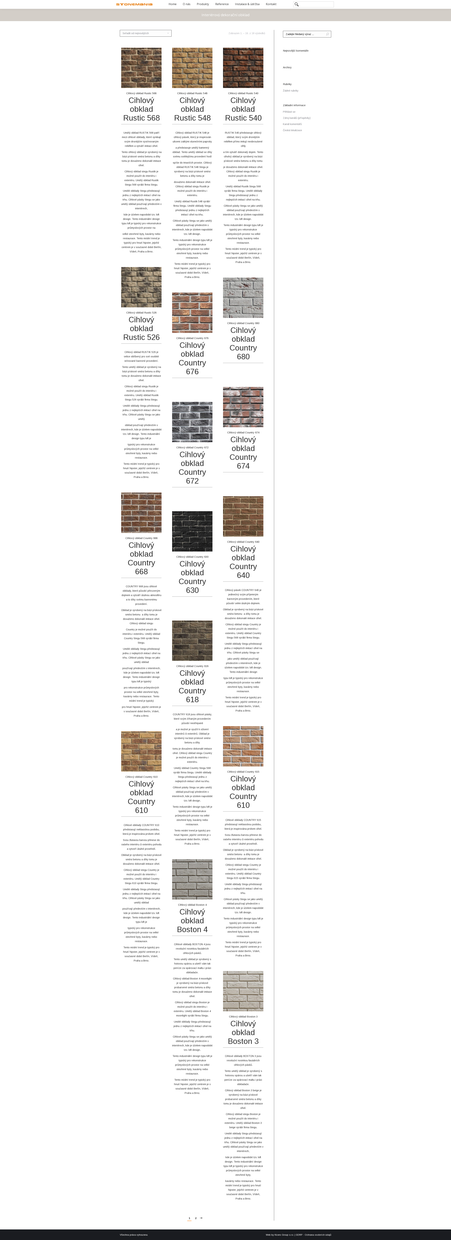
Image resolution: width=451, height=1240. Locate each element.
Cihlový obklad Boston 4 (192, 904)
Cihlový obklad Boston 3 (243, 1016)
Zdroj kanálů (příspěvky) (297, 118)
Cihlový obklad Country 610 (141, 776)
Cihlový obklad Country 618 (192, 666)
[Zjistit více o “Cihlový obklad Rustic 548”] (208, 83)
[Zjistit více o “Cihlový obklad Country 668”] (157, 528)
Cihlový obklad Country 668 (141, 538)
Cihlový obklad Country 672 (192, 447)
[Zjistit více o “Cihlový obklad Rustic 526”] (157, 302)
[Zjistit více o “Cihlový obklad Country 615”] (259, 761)
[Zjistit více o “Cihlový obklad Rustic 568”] (157, 83)
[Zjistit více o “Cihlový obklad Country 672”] (208, 437)
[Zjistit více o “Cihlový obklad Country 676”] (208, 328)
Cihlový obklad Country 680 (243, 323)
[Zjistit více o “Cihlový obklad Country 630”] (208, 546)
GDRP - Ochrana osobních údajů (313, 1234)
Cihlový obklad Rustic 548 (192, 93)
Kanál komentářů (292, 124)
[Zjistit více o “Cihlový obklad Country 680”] (259, 313)
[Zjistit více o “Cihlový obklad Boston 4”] (208, 894)
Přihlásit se (289, 111)
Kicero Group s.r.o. (284, 1234)
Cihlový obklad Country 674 (243, 432)
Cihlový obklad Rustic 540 (243, 93)
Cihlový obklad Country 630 (192, 556)
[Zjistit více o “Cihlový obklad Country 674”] (259, 422)
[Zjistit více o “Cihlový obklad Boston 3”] (259, 1006)
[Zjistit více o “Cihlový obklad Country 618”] (208, 656)
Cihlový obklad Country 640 (243, 541)
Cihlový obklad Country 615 (243, 771)
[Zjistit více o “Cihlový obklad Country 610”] (157, 766)
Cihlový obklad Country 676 (192, 338)
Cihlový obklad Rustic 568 (141, 93)
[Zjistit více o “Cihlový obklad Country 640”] (259, 531)
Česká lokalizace (292, 130)
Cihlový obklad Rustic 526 (141, 312)
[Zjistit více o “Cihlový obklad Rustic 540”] (259, 83)
